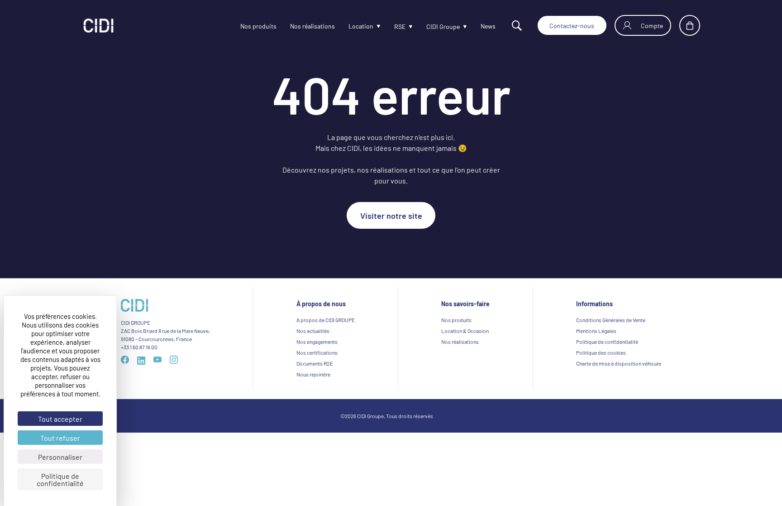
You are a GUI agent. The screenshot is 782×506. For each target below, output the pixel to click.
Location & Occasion (465, 330)
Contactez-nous (562, 25)
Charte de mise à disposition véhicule (618, 363)
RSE (376, 27)
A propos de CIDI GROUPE (325, 319)
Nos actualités (312, 330)
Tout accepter (60, 418)
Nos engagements (317, 341)
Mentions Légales (596, 330)
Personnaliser (60, 456)
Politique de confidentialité (607, 341)
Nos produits (221, 26)
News (472, 26)
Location (334, 26)
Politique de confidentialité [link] (60, 479)
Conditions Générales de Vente (610, 319)
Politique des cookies (601, 352)
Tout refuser (60, 437)
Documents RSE (314, 363)
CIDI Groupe (423, 27)
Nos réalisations (281, 26)
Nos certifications (317, 352)
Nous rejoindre (313, 374)
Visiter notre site (391, 215)
